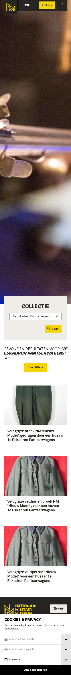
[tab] (66, 639)
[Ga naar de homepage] (10, 7)
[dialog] (35, 644)
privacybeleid (12, 629)
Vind (55, 329)
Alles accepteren (35, 669)
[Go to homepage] (20, 612)
